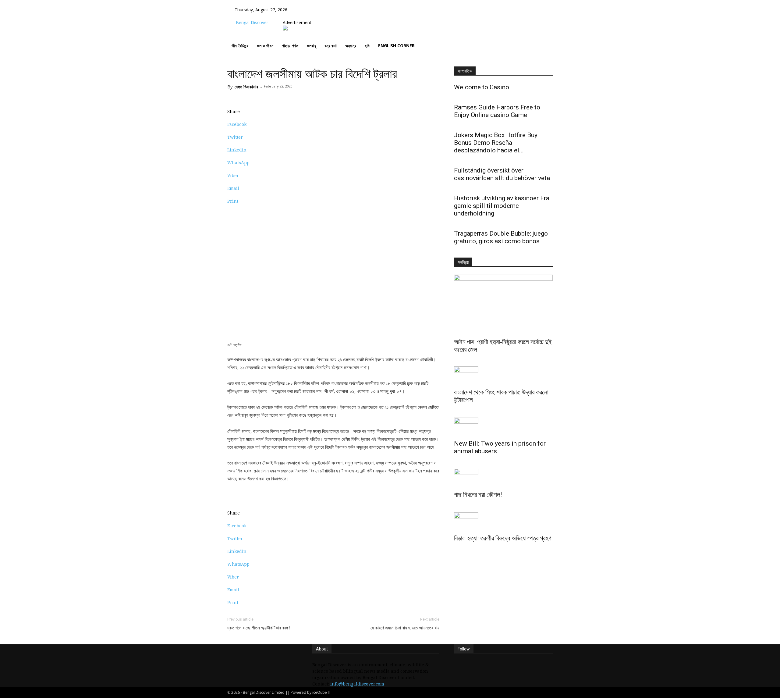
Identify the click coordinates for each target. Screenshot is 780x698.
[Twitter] (318, 16)
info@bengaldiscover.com (357, 684)
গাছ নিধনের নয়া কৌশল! (478, 494)
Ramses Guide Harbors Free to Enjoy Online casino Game (497, 111)
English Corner (396, 45)
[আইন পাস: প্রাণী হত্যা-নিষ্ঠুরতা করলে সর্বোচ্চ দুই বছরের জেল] (503, 305)
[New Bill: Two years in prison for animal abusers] (503, 427)
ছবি (367, 45)
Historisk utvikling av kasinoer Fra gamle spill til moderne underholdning (501, 205)
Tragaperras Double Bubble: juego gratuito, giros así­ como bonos (501, 237)
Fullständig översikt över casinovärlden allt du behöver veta (502, 174)
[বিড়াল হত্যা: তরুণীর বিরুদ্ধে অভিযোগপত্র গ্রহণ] (503, 521)
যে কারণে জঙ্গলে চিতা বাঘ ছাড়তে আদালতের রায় (404, 628)
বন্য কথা (330, 45)
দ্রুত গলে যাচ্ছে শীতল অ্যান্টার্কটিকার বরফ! (258, 628)
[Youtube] (322, 16)
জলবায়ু (311, 45)
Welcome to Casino (481, 87)
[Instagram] (309, 16)
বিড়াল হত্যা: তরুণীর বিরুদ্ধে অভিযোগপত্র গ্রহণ (502, 538)
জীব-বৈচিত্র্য (240, 45)
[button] (303, 9)
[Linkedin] (313, 16)
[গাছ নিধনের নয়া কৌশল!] (503, 478)
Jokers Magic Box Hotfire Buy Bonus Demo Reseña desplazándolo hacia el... (495, 142)
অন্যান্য (350, 45)
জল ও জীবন (265, 45)
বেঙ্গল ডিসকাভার (246, 87)
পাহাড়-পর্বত (290, 45)
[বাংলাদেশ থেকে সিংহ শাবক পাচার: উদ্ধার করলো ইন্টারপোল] (503, 375)
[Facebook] (304, 16)
